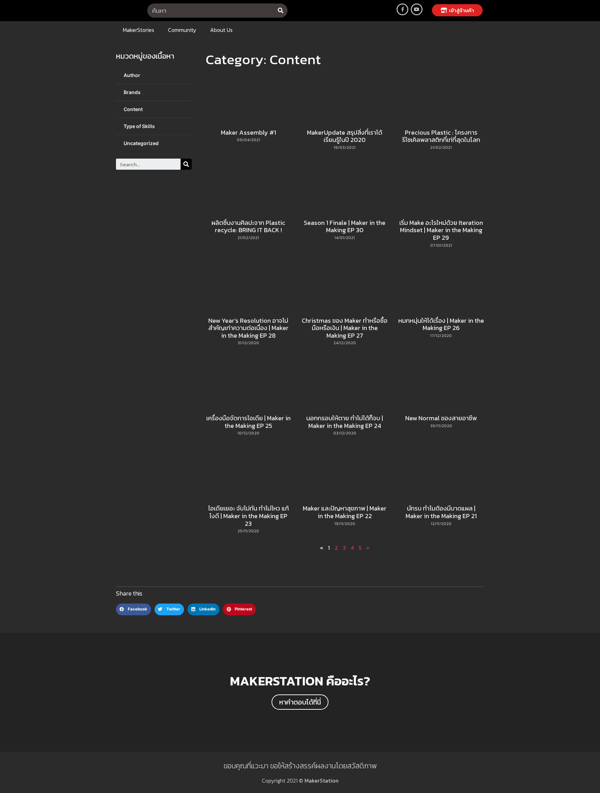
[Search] (280, 10)
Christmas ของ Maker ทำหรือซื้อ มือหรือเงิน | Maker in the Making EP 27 (345, 328)
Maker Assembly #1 (248, 132)
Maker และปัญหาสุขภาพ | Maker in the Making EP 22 (344, 512)
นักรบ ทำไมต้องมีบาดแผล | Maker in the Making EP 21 (441, 512)
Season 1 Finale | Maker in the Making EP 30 (344, 226)
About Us (221, 30)
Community (182, 30)
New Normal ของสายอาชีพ (441, 418)
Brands (132, 92)
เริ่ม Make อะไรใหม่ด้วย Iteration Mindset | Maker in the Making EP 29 (441, 230)
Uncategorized (141, 143)
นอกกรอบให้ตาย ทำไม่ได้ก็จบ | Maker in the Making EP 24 (344, 421)
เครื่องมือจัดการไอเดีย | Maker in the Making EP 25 (248, 421)
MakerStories (138, 30)
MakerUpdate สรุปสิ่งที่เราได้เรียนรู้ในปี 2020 (344, 136)
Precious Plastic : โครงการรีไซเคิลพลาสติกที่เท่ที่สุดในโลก (441, 136)
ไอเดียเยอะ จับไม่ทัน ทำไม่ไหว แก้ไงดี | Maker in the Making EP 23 (248, 516)
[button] (457, 10)
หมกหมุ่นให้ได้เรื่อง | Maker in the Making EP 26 (441, 324)
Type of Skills (139, 126)
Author (132, 75)
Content (133, 109)
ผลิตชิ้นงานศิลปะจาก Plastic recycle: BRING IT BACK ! (248, 226)
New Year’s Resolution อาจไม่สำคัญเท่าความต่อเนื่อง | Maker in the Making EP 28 (248, 328)
